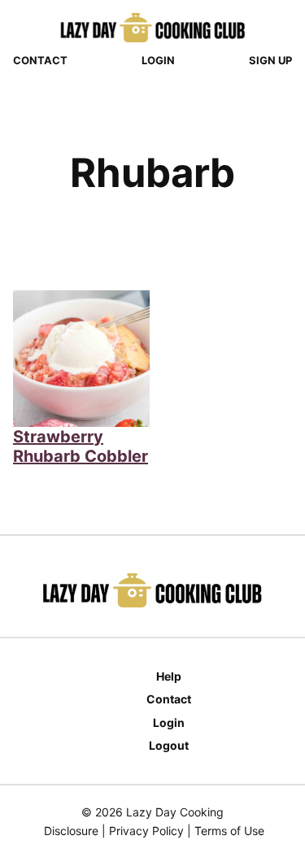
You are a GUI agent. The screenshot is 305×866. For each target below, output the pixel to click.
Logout (169, 745)
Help (168, 676)
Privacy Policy (146, 831)
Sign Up (270, 60)
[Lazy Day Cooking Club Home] (152, 27)
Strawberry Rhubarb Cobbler (80, 446)
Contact (40, 60)
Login (158, 60)
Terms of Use (229, 831)
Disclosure (71, 831)
